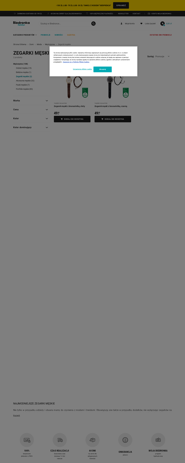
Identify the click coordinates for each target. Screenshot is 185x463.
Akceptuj (102, 69)
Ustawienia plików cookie (82, 69)
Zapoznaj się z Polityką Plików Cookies (76, 62)
